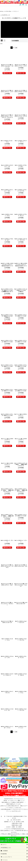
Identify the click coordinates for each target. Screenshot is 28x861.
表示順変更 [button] (16, 40)
